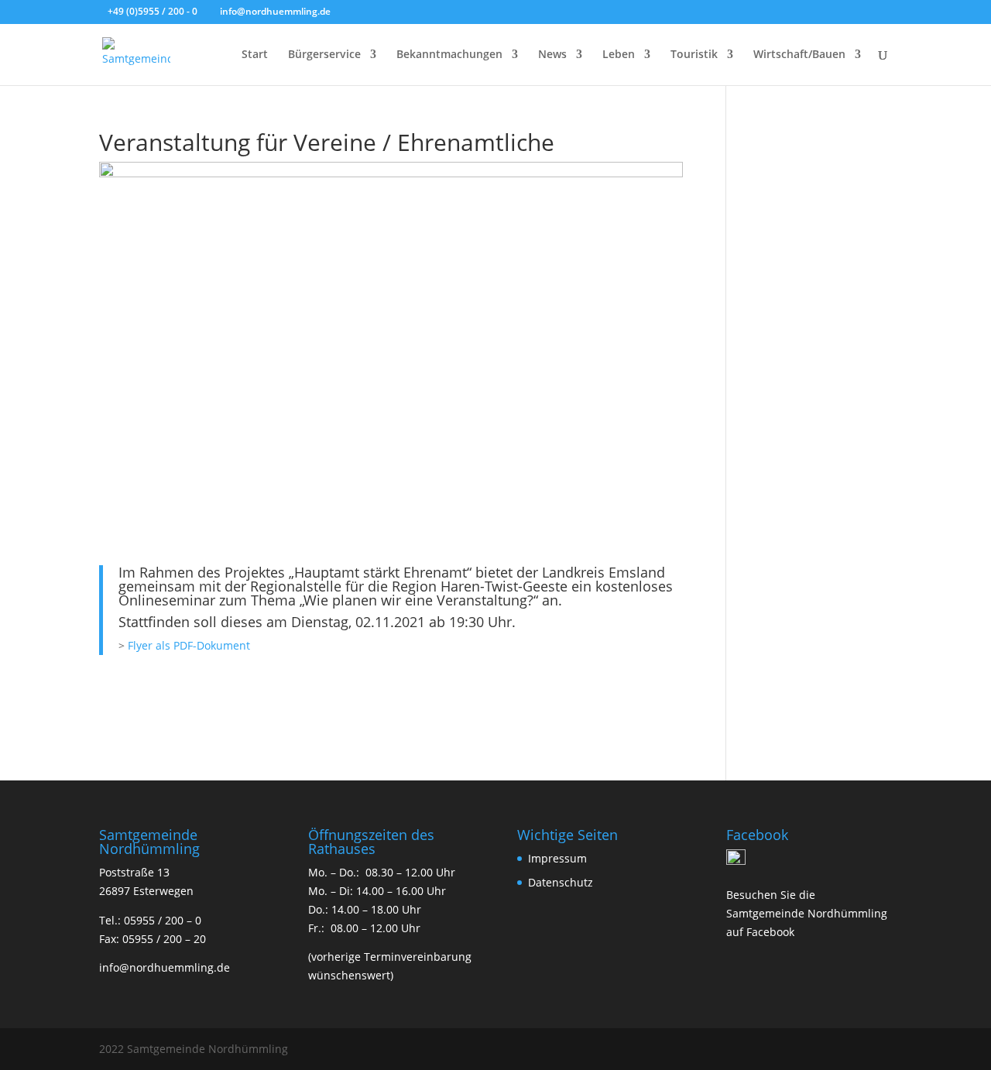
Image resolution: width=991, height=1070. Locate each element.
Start (255, 55)
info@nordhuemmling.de (164, 967)
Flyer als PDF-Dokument (189, 645)
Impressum (557, 858)
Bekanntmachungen (449, 55)
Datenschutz (560, 882)
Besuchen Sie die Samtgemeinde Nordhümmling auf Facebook (806, 913)
